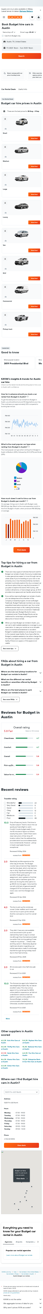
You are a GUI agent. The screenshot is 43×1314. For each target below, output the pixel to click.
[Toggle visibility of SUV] (17, 481)
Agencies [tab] (8, 1242)
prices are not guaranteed (11, 1293)
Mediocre (10, 815)
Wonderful (11, 803)
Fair (8, 813)
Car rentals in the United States (29, 1272)
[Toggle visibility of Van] (16, 487)
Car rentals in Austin (27, 1274)
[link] (21, 550)
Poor (9, 818)
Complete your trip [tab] (33, 1242)
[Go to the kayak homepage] (15, 17)
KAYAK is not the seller (12, 1299)
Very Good (11, 805)
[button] (40, 10)
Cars (15, 1272)
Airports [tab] (19, 1242)
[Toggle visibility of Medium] (18, 478)
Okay (9, 810)
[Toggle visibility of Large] (17, 490)
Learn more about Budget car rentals (19, 1255)
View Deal (34, 138)
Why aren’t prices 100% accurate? (17, 1307)
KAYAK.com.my (6, 1272)
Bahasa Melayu (26, 11)
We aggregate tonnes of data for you (18, 1303)
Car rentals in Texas (12, 1274)
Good (9, 808)
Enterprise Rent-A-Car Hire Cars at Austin (32, 1060)
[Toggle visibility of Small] (17, 484)
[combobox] (9, 32)
